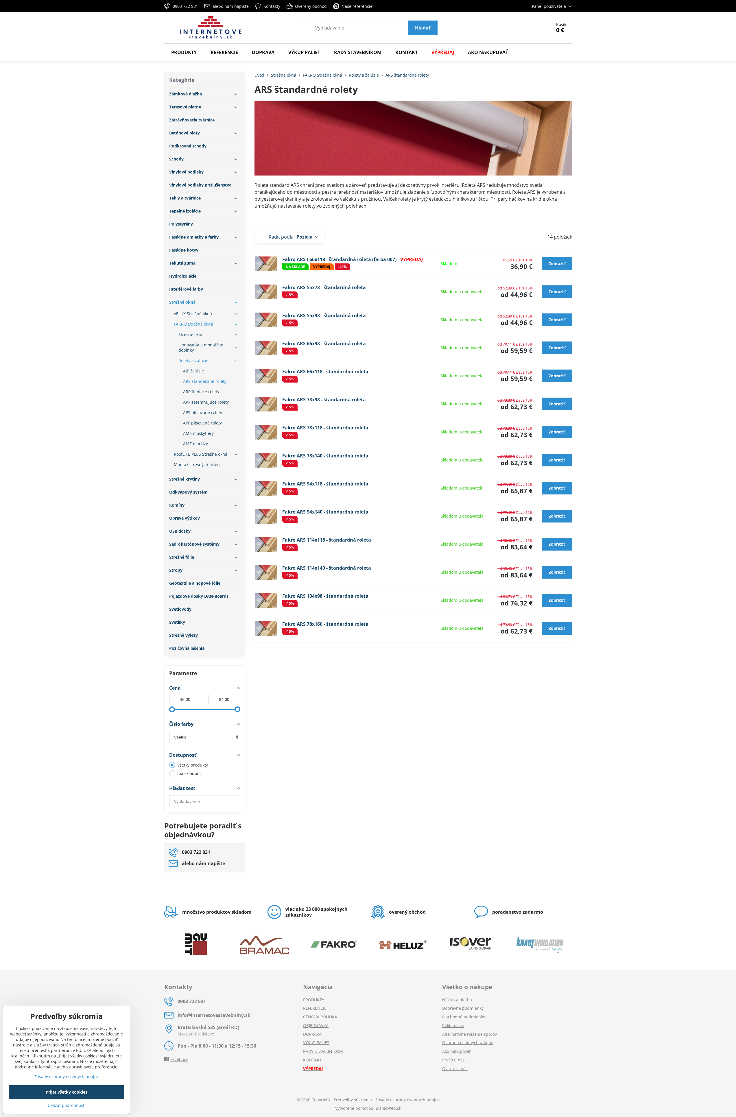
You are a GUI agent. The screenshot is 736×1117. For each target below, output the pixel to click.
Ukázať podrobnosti (67, 1105)
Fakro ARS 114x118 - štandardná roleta (326, 540)
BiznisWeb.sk (388, 1108)
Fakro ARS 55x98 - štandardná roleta (324, 315)
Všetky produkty (192, 765)
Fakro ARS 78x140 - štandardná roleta (325, 456)
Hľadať (423, 28)
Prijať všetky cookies (66, 1092)
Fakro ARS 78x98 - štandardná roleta (324, 399)
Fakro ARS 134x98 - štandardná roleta (325, 596)
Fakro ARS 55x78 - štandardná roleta (324, 287)
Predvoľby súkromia (353, 1100)
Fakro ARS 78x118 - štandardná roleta (325, 427)
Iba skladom (189, 773)
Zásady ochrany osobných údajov (407, 1100)
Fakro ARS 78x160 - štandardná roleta (325, 624)
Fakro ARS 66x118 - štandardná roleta (325, 371)
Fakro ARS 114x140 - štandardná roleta (326, 568)
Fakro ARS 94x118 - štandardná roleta (325, 484)
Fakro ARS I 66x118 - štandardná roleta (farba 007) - (352, 259)
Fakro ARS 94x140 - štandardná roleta (325, 512)
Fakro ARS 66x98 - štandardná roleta (324, 343)
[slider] (172, 709)
